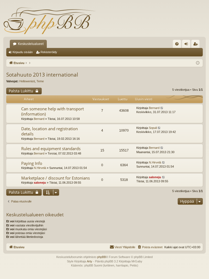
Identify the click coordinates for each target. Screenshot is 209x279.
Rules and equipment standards (51, 148)
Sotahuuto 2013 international (42, 74)
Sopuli (153, 127)
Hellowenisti (27, 81)
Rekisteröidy (49, 52)
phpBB (101, 257)
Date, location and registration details (49, 131)
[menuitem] (177, 44)
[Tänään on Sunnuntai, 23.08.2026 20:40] (197, 63)
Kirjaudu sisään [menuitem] (187, 45)
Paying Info (31, 163)
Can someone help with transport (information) (52, 111)
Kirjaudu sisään (23, 52)
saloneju (40, 182)
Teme (40, 81)
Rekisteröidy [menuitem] (196, 45)
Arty (89, 261)
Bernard (39, 118)
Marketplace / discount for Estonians (55, 178)
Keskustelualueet (31, 44)
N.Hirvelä (40, 167)
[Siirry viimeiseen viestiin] (162, 108)
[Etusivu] (49, 20)
